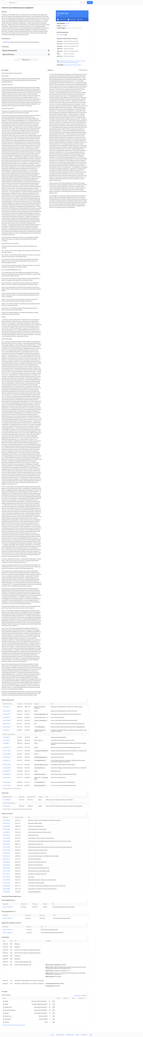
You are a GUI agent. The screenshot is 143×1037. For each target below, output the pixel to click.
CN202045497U (6, 747)
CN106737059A (6, 785)
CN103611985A (6, 850)
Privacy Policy (84, 1034)
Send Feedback (60, 1034)
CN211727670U (6, 871)
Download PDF (62, 19)
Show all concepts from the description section (14, 1025)
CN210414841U (6, 877)
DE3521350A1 (6, 706)
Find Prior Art (72, 19)
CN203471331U (6, 714)
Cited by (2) (72, 61)
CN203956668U (6, 885)
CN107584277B (6, 832)
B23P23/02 (7, 42)
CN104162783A (6, 847)
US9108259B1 (6, 717)
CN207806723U (6, 856)
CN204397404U (6, 853)
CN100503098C (6, 826)
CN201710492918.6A (8, 907)
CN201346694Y (6, 711)
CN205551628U (6, 868)
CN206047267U (6, 723)
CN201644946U (6, 888)
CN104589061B (6, 774)
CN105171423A (6, 838)
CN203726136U (6, 820)
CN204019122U (6, 771)
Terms (77, 1034)
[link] (21, 42)
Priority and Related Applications (70, 62)
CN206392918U (6, 841)
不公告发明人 (64, 25)
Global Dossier (72, 65)
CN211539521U (6, 874)
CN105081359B (6, 767)
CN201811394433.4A (8, 918)
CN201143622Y (6, 844)
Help (91, 1034)
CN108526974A (6, 806)
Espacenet (66, 65)
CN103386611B (6, 760)
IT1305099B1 (6, 743)
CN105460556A (6, 777)
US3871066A (6, 740)
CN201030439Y (6, 865)
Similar (81, 19)
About (52, 1034)
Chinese (67, 23)
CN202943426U (6, 757)
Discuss (79, 65)
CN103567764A (6, 764)
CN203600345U (6, 862)
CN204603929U (6, 891)
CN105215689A (6, 720)
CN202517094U (6, 829)
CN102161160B (6, 750)
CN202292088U (6, 754)
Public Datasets (70, 1034)
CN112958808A (6, 799)
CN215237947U (6, 823)
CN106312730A (6, 782)
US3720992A (6, 737)
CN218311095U (6, 882)
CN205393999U (6, 880)
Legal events (78, 61)
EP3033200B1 (6, 730)
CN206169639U (6, 726)
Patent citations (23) (64, 61)
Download (77, 995)
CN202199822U (6, 835)
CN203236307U (6, 859)
